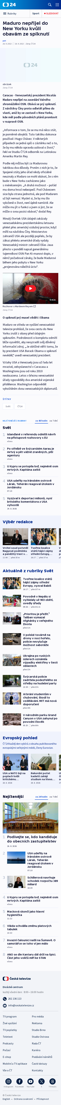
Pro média (38, 1016)
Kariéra (36, 1050)
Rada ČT (36, 1043)
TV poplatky (10, 1030)
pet (4, 40)
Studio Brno (39, 1030)
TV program (10, 1016)
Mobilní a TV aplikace (15, 1063)
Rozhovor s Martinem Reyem (18, 306)
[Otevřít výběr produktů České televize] (57, 4)
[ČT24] (9, 5)
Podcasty (8, 1043)
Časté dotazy (39, 1063)
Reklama (37, 1023)
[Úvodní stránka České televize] (17, 978)
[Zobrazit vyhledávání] (50, 4)
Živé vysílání (10, 1023)
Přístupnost (43, 1098)
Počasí (6, 1050)
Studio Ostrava (40, 1036)
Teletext (8, 1036)
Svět (8, 406)
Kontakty (37, 1070)
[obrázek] (30, 65)
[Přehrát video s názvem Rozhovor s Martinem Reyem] (30, 288)
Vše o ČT (7, 1070)
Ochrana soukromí (23, 1098)
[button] (30, 288)
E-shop (7, 1057)
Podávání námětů (42, 1057)
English (6, 1098)
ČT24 (19, 406)
